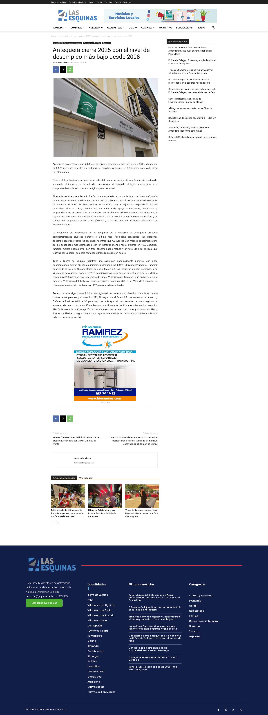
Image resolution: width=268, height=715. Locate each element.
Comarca (76, 27)
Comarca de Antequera (72, 43)
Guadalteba (114, 27)
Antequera (88, 43)
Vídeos (91, 2)
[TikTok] (233, 710)
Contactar (108, 2)
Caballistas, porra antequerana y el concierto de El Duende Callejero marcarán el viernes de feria (192, 91)
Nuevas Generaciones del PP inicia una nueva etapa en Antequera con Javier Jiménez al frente (76, 440)
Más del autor (86, 478)
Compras (146, 27)
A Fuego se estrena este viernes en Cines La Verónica (190, 110)
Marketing (165, 27)
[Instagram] (226, 710)
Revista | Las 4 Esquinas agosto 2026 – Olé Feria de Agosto (192, 119)
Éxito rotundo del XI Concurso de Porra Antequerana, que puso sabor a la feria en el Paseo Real (67, 513)
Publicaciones (185, 27)
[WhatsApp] (70, 69)
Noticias (58, 27)
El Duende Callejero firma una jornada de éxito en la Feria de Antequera (102, 513)
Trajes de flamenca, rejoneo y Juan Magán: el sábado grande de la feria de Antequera (141, 513)
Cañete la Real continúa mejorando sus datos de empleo (192, 139)
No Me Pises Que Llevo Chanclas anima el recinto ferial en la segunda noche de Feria (189, 81)
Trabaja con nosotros (123, 2)
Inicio (53, 36)
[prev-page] (53, 522)
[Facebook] (56, 69)
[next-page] (58, 522)
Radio (99, 2)
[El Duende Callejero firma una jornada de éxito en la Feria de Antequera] (105, 496)
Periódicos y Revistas (77, 2)
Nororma (94, 27)
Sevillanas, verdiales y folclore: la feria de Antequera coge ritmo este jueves (188, 129)
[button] (213, 27)
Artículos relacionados (64, 478)
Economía (106, 43)
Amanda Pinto (62, 62)
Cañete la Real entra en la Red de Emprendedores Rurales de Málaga (185, 100)
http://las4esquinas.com (84, 463)
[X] (63, 69)
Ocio (131, 27)
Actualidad (63, 36)
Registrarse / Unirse (59, 2)
